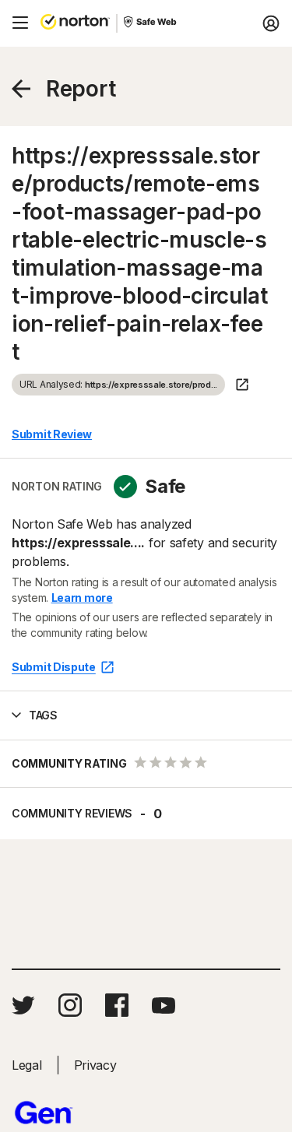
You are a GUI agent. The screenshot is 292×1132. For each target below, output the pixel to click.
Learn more (82, 597)
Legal (27, 1065)
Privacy (95, 1065)
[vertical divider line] (117, 23)
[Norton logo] (75, 23)
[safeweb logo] (151, 23)
